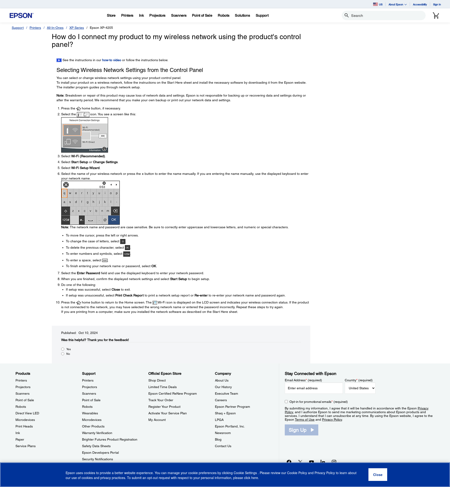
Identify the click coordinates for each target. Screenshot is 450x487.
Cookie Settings (246, 473)
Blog (218, 439)
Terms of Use (305, 419)
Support (18, 28)
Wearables (90, 413)
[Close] (377, 474)
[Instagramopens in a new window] (334, 462)
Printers (35, 28)
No (68, 354)
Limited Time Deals (162, 387)
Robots (20, 406)
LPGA (219, 420)
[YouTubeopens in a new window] (311, 462)
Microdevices (25, 420)
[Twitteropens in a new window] (300, 462)
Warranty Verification (97, 433)
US (380, 4)
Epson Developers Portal (100, 452)
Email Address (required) (303, 380)
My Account (157, 420)
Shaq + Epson (225, 413)
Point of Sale (24, 400)
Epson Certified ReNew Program (172, 393)
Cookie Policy (297, 473)
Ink (17, 433)
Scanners (22, 393)
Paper (19, 439)
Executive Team (226, 393)
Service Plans (25, 446)
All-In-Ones (55, 28)
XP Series (76, 28)
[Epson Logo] (21, 16)
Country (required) (359, 380)
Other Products (93, 426)
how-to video (111, 60)
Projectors (22, 387)
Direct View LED (27, 413)
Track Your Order (160, 400)
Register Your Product (164, 406)
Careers (221, 400)
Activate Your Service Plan (167, 413)
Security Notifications (97, 459)
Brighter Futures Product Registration (109, 439)
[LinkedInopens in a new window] (323, 462)
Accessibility (420, 4)
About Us (222, 380)
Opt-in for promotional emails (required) (318, 402)
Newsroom (223, 433)
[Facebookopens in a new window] (289, 462)
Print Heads (24, 426)
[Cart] (436, 15)
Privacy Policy (332, 419)
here (254, 478)
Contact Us (223, 446)
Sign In (437, 4)
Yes (68, 349)
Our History (223, 387)
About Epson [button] (396, 4)
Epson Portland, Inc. (230, 426)
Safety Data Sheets (96, 446)
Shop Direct (157, 380)
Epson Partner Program (232, 406)
